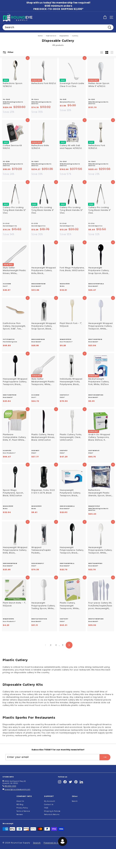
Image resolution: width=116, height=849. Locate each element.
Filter (10, 52)
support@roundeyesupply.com (17, 789)
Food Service (51, 36)
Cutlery (75, 36)
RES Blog (19, 804)
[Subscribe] (105, 757)
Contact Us (48, 804)
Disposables (64, 36)
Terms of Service (23, 811)
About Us (20, 801)
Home (40, 36)
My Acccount (49, 801)
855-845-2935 (10, 786)
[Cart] (104, 17)
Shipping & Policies (52, 811)
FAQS (46, 808)
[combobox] (58, 27)
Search (75, 801)
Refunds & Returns (51, 814)
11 (62, 645)
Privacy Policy (22, 808)
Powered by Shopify (54, 842)
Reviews (19, 814)
